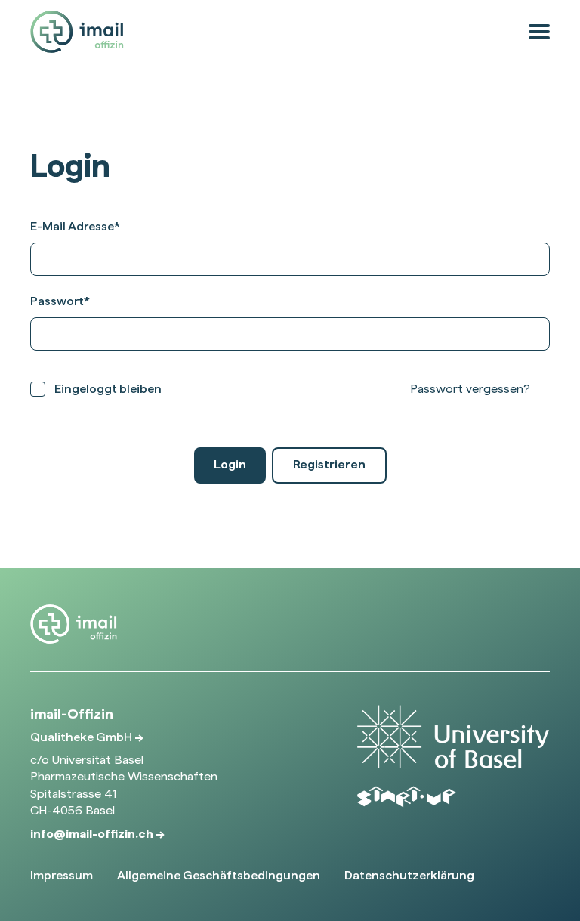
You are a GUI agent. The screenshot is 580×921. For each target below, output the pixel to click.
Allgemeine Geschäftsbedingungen (218, 875)
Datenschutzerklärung (409, 875)
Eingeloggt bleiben (108, 389)
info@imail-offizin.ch (93, 834)
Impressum (61, 875)
